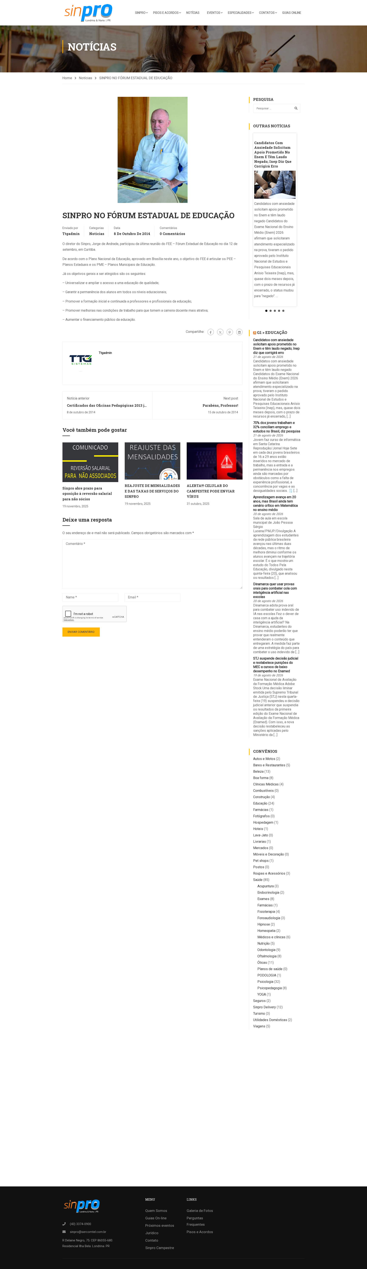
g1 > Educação (272, 332)
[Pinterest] (230, 332)
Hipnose (263, 924)
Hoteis (258, 829)
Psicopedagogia (269, 988)
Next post (230, 398)
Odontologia (266, 950)
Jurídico (151, 1233)
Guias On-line (156, 1218)
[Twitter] (220, 332)
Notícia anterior (78, 398)
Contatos (267, 12)
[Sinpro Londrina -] (89, 12)
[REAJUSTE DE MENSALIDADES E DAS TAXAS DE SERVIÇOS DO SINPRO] (153, 461)
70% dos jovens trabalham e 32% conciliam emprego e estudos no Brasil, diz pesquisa (276, 427)
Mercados (260, 848)
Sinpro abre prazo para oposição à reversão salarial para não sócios (87, 493)
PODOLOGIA (266, 975)
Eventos (213, 12)
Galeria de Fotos (200, 1211)
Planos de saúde (269, 969)
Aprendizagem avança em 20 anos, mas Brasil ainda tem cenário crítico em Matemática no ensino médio (275, 503)
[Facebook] (210, 332)
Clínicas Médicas (266, 784)
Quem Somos (156, 1211)
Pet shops (261, 861)
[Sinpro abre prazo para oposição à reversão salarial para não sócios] (90, 462)
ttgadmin (71, 233)
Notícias (192, 12)
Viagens (259, 1026)
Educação (260, 803)
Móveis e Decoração (268, 854)
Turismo (259, 1014)
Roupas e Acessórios (269, 873)
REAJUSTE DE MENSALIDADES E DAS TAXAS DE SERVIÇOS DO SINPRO (152, 491)
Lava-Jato (260, 835)
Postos (258, 867)
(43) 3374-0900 (80, 1224)
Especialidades (239, 12)
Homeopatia (266, 931)
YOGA (261, 994)
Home (67, 78)
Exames (263, 899)
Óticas (262, 963)
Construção (261, 797)
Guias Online (291, 12)
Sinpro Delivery (264, 1007)
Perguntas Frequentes (196, 1221)
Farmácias (260, 810)
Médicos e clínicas (271, 937)
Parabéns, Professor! (220, 405)
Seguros (259, 1001)
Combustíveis (263, 791)
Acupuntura (265, 886)
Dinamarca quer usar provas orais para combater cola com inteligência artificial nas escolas (275, 590)
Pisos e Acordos (166, 12)
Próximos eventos (159, 1225)
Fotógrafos (261, 816)
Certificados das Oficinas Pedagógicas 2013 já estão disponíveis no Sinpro (106, 407)
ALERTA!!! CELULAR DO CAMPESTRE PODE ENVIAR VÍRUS (211, 491)
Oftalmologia (267, 956)
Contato (151, 1240)
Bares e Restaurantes (269, 765)
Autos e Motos (264, 759)
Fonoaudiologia (268, 918)
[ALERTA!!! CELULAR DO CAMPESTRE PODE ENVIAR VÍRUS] (215, 461)
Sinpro (140, 12)
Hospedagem (263, 822)
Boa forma (260, 778)
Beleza (258, 772)
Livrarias (259, 842)
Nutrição (263, 943)
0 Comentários (172, 233)
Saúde (258, 880)
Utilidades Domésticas (270, 1020)
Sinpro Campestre (159, 1248)
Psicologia (265, 982)
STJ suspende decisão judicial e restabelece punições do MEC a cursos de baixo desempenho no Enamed (275, 664)
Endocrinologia (268, 893)
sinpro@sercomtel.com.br (88, 1232)
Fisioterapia (266, 912)
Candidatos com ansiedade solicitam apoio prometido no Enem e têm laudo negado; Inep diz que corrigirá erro (276, 346)
